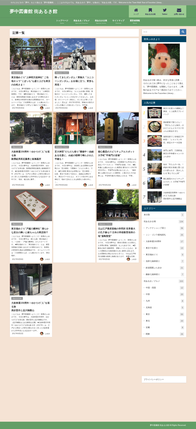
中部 (164, 294)
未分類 (163, 215)
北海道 (164, 307)
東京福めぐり (164, 254)
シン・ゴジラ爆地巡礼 (164, 235)
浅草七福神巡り (164, 261)
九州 (164, 301)
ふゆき (47, 108)
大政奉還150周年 (164, 241)
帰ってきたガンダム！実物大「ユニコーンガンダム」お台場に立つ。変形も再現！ (74, 81)
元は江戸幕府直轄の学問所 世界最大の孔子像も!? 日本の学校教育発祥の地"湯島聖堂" (116, 232)
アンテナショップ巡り (164, 228)
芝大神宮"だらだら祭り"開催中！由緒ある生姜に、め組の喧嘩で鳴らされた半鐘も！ (74, 155)
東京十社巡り (164, 248)
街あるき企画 (17, 72)
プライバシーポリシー (154, 379)
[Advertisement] (118, 71)
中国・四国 (164, 288)
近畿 (164, 327)
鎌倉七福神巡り (164, 274)
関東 (164, 334)
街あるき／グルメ (62, 72)
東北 (164, 321)
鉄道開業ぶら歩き (164, 268)
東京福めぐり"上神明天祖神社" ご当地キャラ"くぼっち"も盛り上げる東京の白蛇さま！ (30, 81)
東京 (164, 314)
